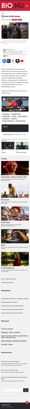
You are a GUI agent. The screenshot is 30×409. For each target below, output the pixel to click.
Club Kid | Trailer (7, 344)
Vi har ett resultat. (7, 329)
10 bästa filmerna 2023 (7, 282)
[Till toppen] (27, 402)
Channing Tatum (14, 52)
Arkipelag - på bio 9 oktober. (10, 332)
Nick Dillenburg (13, 54)
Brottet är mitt (14, 370)
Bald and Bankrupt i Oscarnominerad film (12, 313)
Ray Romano (6, 118)
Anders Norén (9, 406)
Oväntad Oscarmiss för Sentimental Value (12, 309)
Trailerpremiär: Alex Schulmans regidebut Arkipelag (14, 298)
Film (3, 13)
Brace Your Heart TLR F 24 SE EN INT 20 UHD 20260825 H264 (14, 336)
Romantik (14, 19)
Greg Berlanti (10, 49)
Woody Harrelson (20, 121)
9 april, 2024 (22, 134)
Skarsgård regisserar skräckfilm (9, 302)
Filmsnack (5, 321)
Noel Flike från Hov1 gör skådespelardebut (12, 305)
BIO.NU (5, 126)
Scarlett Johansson (12, 51)
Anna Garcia (21, 54)
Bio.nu (8, 404)
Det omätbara (15, 361)
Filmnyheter (6, 290)
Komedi (20, 19)
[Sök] (26, 390)
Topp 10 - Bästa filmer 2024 (8, 279)
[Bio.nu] (15, 6)
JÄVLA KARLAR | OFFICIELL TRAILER (13, 341)
